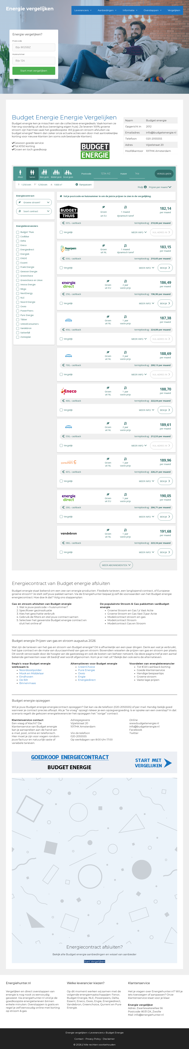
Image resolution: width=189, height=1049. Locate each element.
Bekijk (163, 267)
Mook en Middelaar (31, 673)
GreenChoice (86, 666)
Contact (78, 1038)
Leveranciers (81, 10)
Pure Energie (86, 670)
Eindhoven (26, 676)
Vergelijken (174, 10)
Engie (81, 676)
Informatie (129, 10)
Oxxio (81, 673)
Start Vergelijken (94, 961)
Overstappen (151, 10)
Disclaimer (109, 1038)
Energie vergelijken (30, 9)
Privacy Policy (93, 1038)
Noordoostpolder (30, 670)
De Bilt (23, 679)
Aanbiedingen (106, 10)
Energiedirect (87, 679)
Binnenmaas (27, 683)
